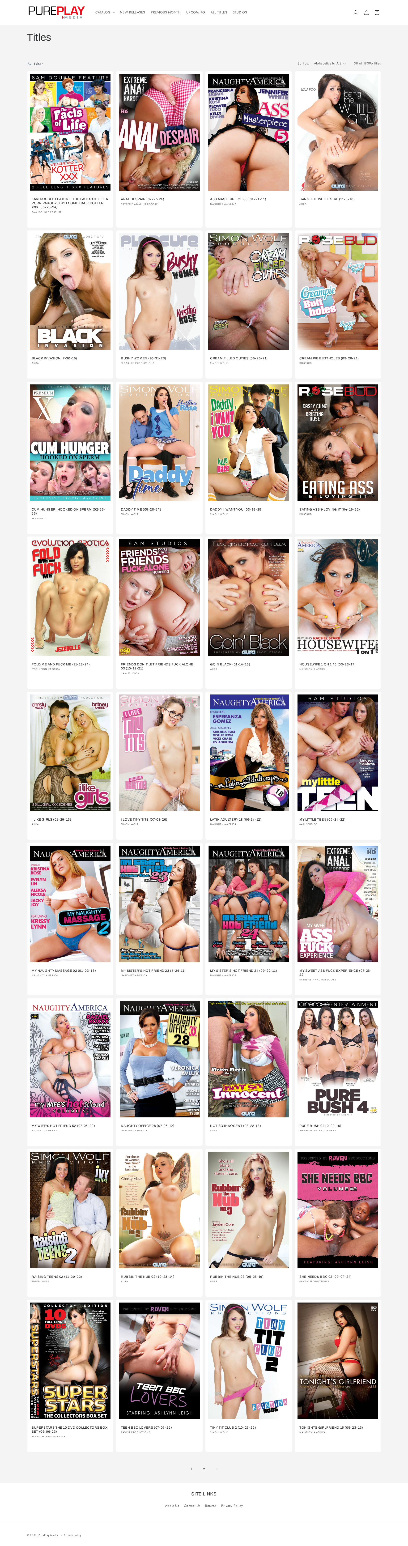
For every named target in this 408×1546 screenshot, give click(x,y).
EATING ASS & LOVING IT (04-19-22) (329, 509)
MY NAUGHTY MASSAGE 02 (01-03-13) (64, 970)
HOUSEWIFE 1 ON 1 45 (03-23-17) (327, 664)
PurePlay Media (48, 1535)
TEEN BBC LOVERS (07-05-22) (146, 1427)
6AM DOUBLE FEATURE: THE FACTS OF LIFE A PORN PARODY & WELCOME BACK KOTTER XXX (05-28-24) (70, 203)
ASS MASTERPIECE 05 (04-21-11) (238, 199)
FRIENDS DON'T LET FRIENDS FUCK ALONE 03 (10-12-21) (157, 666)
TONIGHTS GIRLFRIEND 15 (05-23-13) (331, 1427)
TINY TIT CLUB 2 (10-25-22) (233, 1427)
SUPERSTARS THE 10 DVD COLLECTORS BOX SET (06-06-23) (70, 1430)
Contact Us (192, 1505)
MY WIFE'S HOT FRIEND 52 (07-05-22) (63, 1125)
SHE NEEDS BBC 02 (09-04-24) (325, 1276)
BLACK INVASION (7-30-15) (54, 358)
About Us (172, 1505)
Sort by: (303, 63)
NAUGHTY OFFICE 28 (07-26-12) (147, 1125)
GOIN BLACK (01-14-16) (230, 664)
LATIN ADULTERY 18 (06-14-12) (236, 819)
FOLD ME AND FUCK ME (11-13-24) (61, 664)
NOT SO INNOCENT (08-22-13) (235, 1125)
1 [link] (191, 1469)
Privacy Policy (232, 1505)
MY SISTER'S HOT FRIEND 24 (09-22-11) (243, 970)
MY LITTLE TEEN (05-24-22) (322, 819)
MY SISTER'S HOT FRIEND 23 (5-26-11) (153, 970)
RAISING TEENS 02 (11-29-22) (57, 1276)
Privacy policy (72, 1535)
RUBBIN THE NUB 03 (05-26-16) (237, 1276)
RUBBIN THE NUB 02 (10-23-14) (147, 1276)
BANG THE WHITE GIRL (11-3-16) (327, 199)
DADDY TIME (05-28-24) (141, 509)
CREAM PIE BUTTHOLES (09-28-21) (329, 358)
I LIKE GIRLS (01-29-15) (51, 819)
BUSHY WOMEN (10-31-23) (143, 358)
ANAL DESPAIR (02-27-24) (142, 199)
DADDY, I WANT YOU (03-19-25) (236, 509)
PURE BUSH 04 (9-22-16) (320, 1125)
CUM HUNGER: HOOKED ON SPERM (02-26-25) (68, 511)
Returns (210, 1505)
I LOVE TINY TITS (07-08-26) (144, 819)
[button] (105, 12)
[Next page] (217, 1469)
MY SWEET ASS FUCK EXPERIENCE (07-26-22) (335, 972)
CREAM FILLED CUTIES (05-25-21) (239, 358)
